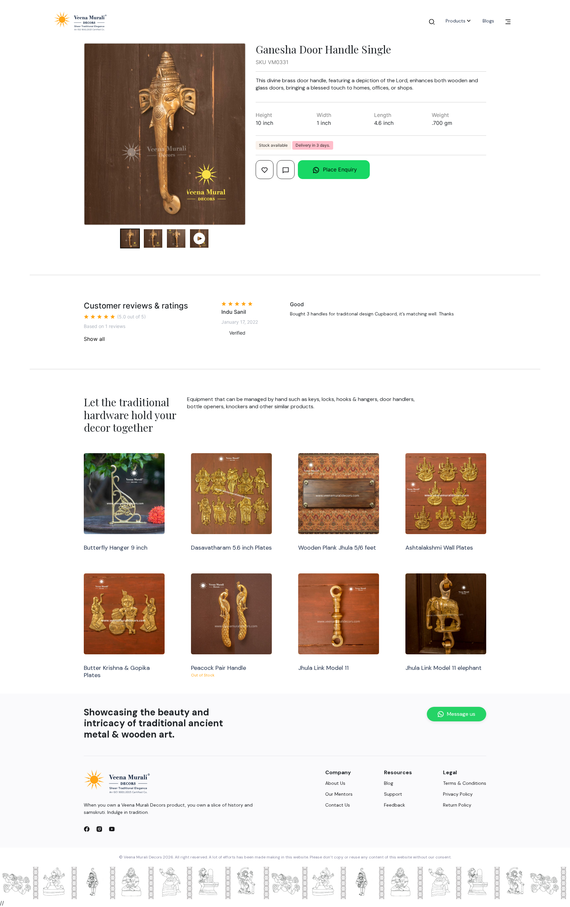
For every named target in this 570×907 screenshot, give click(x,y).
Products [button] (455, 21)
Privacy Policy (458, 794)
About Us (335, 783)
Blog (388, 783)
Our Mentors (339, 794)
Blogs (488, 21)
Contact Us (337, 805)
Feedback (394, 805)
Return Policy (457, 805)
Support (393, 794)
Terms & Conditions (464, 783)
